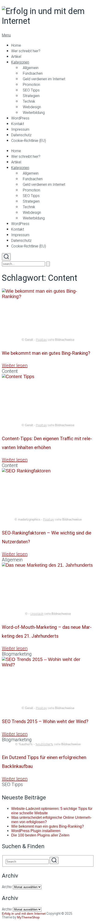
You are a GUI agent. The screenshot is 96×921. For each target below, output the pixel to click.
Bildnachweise (64, 339)
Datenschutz (21, 135)
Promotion (31, 84)
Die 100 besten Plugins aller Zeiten (40, 835)
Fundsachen (33, 73)
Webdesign (32, 107)
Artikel (16, 56)
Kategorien (20, 62)
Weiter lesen (14, 365)
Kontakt (17, 124)
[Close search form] (48, 263)
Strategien (31, 96)
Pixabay (41, 339)
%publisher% (44, 744)
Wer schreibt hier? (25, 51)
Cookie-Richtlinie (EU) (28, 140)
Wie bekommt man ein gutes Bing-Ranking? (46, 353)
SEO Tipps (31, 90)
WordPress (20, 118)
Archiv (7, 887)
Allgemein (30, 68)
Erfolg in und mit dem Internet (24, 913)
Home (16, 45)
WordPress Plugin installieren (35, 831)
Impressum (20, 129)
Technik (29, 101)
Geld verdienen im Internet (44, 79)
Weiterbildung (34, 112)
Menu (6, 35)
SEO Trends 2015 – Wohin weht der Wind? (45, 721)
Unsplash (36, 613)
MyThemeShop (28, 917)
